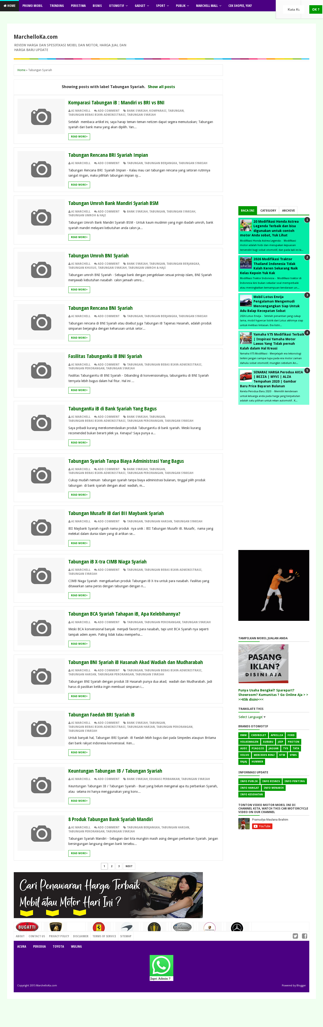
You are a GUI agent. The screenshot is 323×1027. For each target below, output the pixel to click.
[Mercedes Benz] (237, 930)
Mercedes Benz (264, 755)
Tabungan (176, 110)
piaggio (258, 748)
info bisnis (271, 781)
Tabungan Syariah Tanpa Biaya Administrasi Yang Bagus (126, 460)
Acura (21, 946)
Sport (160, 5)
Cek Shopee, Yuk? (240, 5)
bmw (243, 735)
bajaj (243, 761)
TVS (285, 748)
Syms (293, 755)
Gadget (140, 5)
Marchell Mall (207, 5)
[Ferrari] (99, 929)
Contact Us (75, 935)
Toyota (58, 946)
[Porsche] (210, 929)
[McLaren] (127, 930)
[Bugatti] (27, 929)
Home (11, 5)
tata (296, 748)
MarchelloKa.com (36, 37)
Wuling (76, 946)
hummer (257, 761)
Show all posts (161, 86)
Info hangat (249, 787)
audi (243, 748)
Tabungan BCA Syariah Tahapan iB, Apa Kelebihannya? (124, 613)
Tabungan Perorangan (86, 368)
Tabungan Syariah (141, 114)
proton (293, 741)
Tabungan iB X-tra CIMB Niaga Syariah (107, 561)
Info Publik (249, 781)
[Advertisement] (273, 135)
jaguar (274, 748)
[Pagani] (182, 928)
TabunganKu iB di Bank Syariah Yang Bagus (112, 408)
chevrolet (258, 735)
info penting (294, 781)
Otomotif (116, 5)
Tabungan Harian (158, 521)
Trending (57, 5)
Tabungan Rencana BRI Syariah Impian (108, 154)
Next (129, 866)
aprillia (277, 735)
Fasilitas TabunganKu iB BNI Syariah (105, 355)
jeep (280, 741)
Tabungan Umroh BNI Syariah (98, 255)
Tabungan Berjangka (160, 163)
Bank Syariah (137, 110)
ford (291, 735)
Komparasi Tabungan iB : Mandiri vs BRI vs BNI (116, 102)
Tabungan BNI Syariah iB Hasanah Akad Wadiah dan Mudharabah (135, 661)
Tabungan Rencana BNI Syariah (100, 307)
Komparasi (157, 110)
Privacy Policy (59, 936)
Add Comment (109, 110)
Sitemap (125, 936)
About (20, 936)
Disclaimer (80, 936)
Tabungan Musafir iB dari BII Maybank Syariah (116, 512)
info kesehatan (251, 794)
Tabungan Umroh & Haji (87, 215)
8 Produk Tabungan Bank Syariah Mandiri (110, 818)
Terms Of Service (104, 936)
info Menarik (274, 787)
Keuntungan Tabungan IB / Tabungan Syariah (115, 770)
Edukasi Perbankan (164, 779)
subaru (268, 741)
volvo (244, 755)
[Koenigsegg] (154, 930)
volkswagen (249, 741)
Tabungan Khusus (82, 267)
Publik (180, 5)
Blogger (301, 985)
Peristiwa (78, 5)
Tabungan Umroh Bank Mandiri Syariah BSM (113, 202)
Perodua (39, 946)
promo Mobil (32, 5)
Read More (79, 136)
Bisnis (97, 5)
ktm (282, 755)
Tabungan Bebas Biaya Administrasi (97, 114)
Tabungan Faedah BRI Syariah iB (101, 714)
